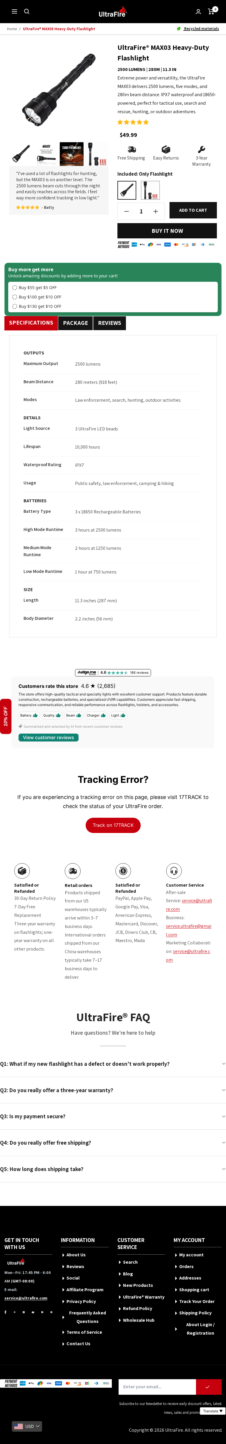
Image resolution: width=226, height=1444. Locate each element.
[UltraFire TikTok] (42, 1312)
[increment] (155, 211)
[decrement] (126, 211)
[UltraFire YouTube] (33, 1312)
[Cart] (211, 11)
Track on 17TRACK (113, 825)
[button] (133, 121)
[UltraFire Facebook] (5, 1312)
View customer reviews (48, 737)
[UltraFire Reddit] (15, 1312)
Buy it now (167, 231)
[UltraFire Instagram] (24, 1312)
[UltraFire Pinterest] (51, 1312)
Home (12, 28)
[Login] (198, 11)
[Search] (26, 11)
